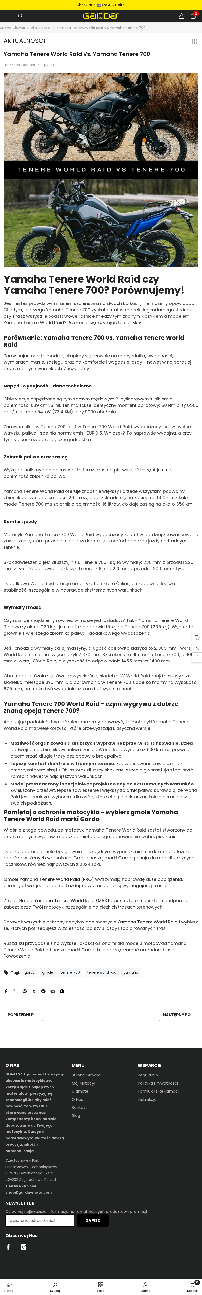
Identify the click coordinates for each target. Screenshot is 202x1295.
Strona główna (12, 27)
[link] (55, 1287)
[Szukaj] (21, 16)
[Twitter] (15, 991)
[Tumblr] (34, 991)
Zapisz (93, 1220)
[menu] (7, 16)
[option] (101, 5)
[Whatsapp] (62, 991)
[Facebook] (6, 991)
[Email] (52, 991)
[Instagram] (24, 1247)
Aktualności (40, 27)
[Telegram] (43, 991)
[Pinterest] (24, 991)
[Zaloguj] (181, 16)
